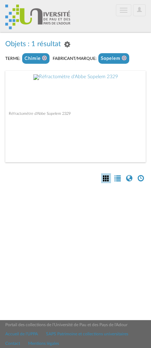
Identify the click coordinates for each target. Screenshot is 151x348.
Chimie (33, 58)
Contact (12, 343)
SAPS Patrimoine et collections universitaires (87, 334)
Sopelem (111, 58)
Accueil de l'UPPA (21, 334)
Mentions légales (43, 343)
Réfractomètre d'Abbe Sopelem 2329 (40, 114)
